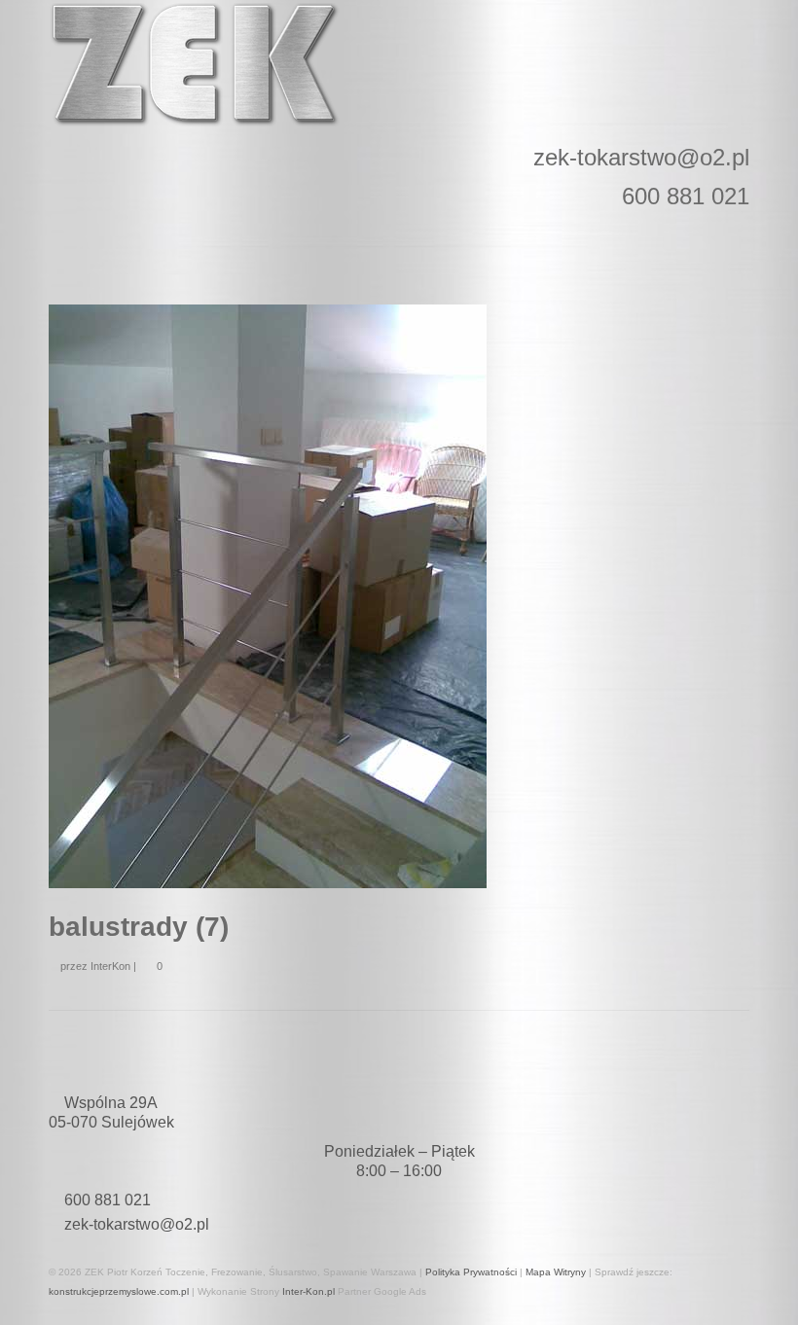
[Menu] (71, 251)
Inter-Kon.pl (308, 1291)
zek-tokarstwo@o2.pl (136, 1224)
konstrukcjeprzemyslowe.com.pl (119, 1291)
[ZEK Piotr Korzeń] (399, 64)
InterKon (110, 966)
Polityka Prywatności (471, 1272)
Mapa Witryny (556, 1272)
